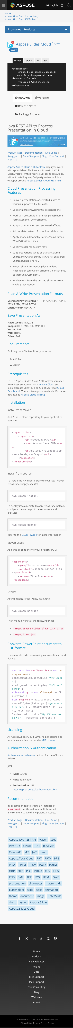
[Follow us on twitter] (27, 938)
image (40, 896)
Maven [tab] (17, 60)
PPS (56, 858)
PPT (39, 858)
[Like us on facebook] (20, 938)
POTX (42, 865)
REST (37, 846)
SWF (56, 877)
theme (13, 896)
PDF (28, 871)
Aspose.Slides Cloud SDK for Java (20, 19)
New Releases (36, 961)
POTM (53, 865)
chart (12, 902)
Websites (36, 997)
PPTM (22, 865)
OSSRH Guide (29, 534)
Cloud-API (15, 852)
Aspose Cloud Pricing (33, 394)
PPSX (12, 865)
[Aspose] (22, 5)
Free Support (56, 156)
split (39, 890)
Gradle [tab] (29, 60)
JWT (34, 852)
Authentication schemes (21, 755)
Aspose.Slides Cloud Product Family (22, 16)
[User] (62, 5)
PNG (12, 877)
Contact (51, 1023)
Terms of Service (40, 1023)
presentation (17, 883)
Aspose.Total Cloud (21, 858)
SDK (53, 839)
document (27, 896)
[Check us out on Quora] (48, 938)
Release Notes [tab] (26, 106)
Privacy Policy (26, 1023)
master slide (53, 883)
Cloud (27, 846)
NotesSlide (54, 896)
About (36, 1002)
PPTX (48, 858)
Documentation (34, 152)
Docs (36, 971)
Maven (43, 839)
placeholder (16, 890)
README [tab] (24, 98)
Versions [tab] (43, 98)
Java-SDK (14, 846)
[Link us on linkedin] (34, 938)
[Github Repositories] (55, 938)
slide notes (36, 883)
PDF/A (38, 871)
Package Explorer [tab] (29, 114)
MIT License (48, 740)
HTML (46, 877)
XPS (47, 871)
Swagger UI (13, 156)
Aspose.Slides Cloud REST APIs (44, 180)
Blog (44, 156)
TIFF (29, 877)
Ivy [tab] (38, 60)
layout (23, 902)
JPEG (56, 871)
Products (37, 956)
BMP (21, 877)
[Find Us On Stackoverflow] (41, 938)
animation (51, 890)
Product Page (14, 152)
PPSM (32, 865)
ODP (12, 871)
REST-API (48, 846)
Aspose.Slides (38, 902)
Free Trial (12, 159)
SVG (37, 877)
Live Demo (51, 152)
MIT (26, 852)
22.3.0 (14, 49)
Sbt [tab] (45, 60)
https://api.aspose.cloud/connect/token (35, 789)
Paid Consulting (36, 987)
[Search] (69, 5)
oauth (44, 852)
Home (8, 13)
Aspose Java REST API (22, 839)
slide (30, 890)
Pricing (36, 966)
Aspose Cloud (46, 384)
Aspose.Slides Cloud (38, 44)
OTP (20, 871)
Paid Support (36, 981)
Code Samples (31, 156)
